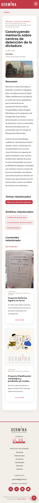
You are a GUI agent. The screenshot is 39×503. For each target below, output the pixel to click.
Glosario (19, 469)
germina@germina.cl (19, 479)
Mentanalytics (22, 499)
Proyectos (19, 459)
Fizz (30, 499)
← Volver (6, 12)
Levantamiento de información (19, 222)
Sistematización (13, 228)
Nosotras (19, 452)
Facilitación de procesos (17, 217)
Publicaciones (19, 456)
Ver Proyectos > (11, 246)
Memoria (19, 466)
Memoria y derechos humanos (19, 202)
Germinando (19, 462)
